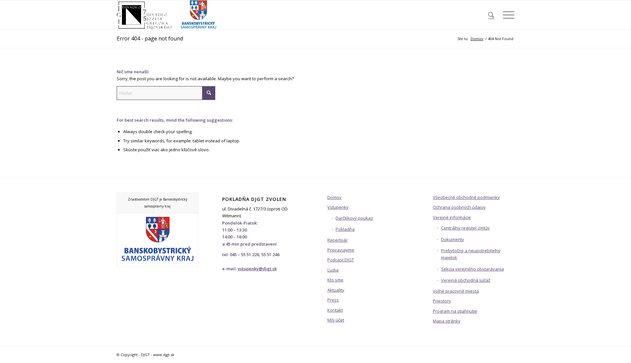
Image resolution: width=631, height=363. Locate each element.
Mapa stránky (446, 321)
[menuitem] (491, 14)
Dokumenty (452, 239)
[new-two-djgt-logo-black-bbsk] (167, 14)
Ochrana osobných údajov (459, 207)
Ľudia (333, 270)
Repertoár (337, 240)
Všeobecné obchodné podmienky (466, 197)
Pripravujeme (340, 250)
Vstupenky (338, 207)
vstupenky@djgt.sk (257, 269)
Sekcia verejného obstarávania (472, 269)
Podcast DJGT (340, 260)
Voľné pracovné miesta (456, 291)
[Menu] (506, 14)
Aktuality (335, 290)
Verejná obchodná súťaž (465, 280)
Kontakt (335, 310)
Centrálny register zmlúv (465, 228)
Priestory (442, 301)
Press (333, 300)
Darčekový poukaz (354, 218)
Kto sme (335, 280)
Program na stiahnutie (455, 311)
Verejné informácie (452, 217)
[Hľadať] (491, 14)
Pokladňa (345, 229)
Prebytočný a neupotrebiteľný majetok (471, 254)
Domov (334, 197)
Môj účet (335, 320)
